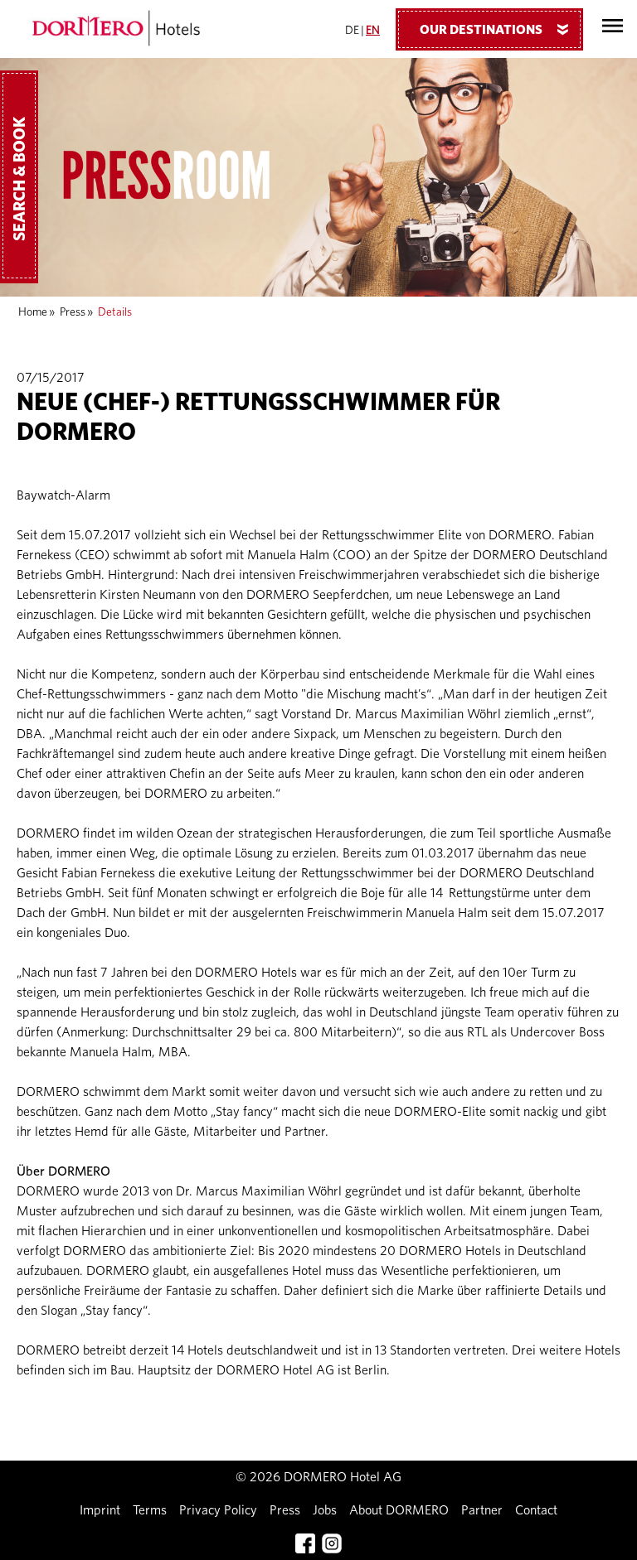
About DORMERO (399, 1510)
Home (32, 312)
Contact (536, 1510)
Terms (150, 1510)
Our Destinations (497, 29)
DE (352, 30)
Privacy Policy (218, 1510)
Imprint (100, 1510)
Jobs (325, 1510)
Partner (482, 1510)
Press (72, 312)
